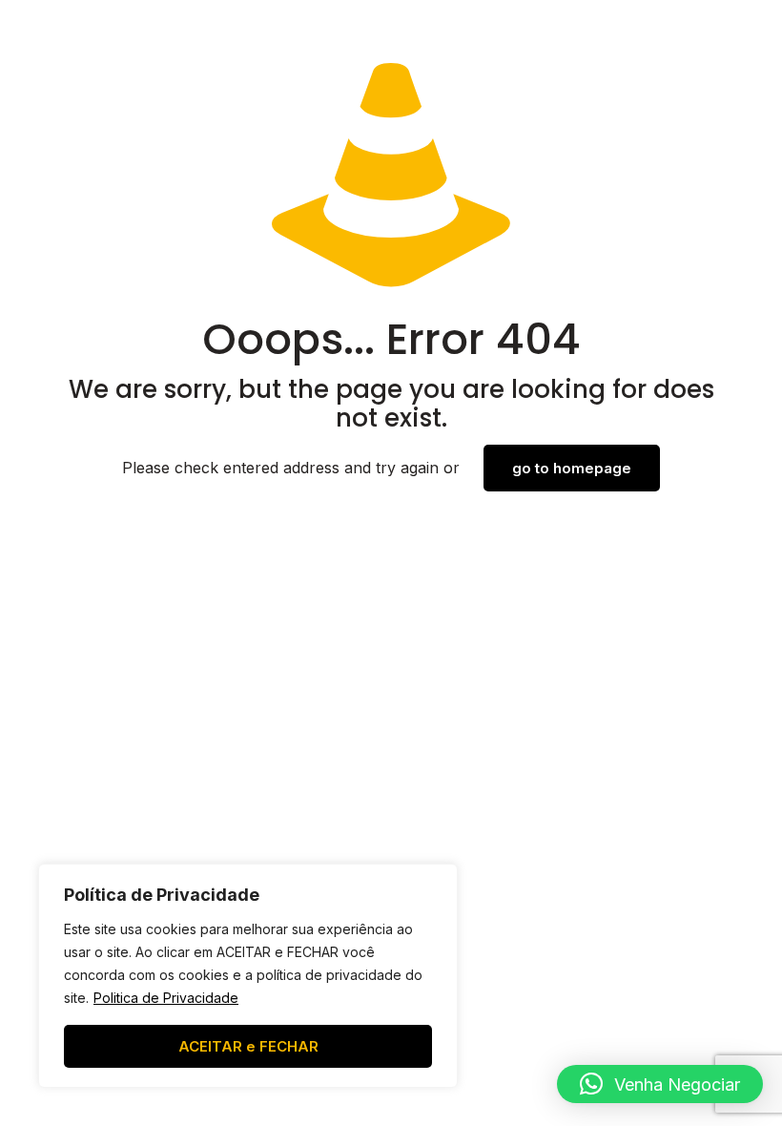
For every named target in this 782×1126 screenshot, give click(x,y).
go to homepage (571, 468)
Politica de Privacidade (165, 998)
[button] (660, 1084)
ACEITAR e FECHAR (248, 1046)
